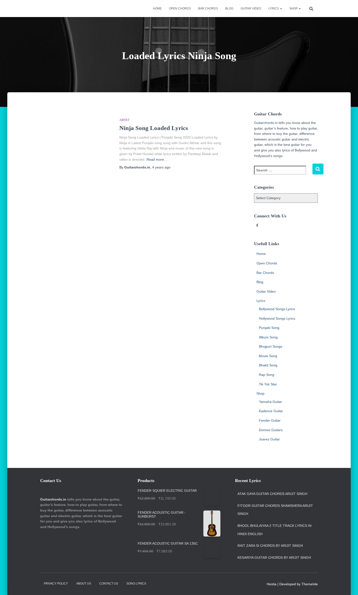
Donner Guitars (271, 430)
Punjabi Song (269, 328)
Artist (124, 120)
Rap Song (266, 375)
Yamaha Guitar (270, 402)
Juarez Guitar (269, 439)
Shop (293, 8)
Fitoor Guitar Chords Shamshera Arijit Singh (275, 510)
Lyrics (274, 8)
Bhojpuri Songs (270, 346)
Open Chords (180, 8)
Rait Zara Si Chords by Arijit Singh (270, 546)
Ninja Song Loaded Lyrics (153, 128)
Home (157, 8)
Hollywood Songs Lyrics (277, 318)
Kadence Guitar (271, 411)
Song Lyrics (136, 583)
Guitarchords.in (266, 123)
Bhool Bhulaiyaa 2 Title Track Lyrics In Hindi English (274, 530)
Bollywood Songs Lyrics (277, 309)
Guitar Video (251, 8)
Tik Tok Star (268, 384)
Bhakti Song (268, 365)
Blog (229, 8)
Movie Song (268, 356)
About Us (83, 583)
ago (161, 167)
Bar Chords (208, 8)
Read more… (157, 159)
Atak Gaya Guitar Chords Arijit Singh (272, 494)
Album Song (268, 337)
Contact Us (108, 583)
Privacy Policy (56, 583)
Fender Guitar (270, 420)
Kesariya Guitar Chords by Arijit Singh (274, 557)
